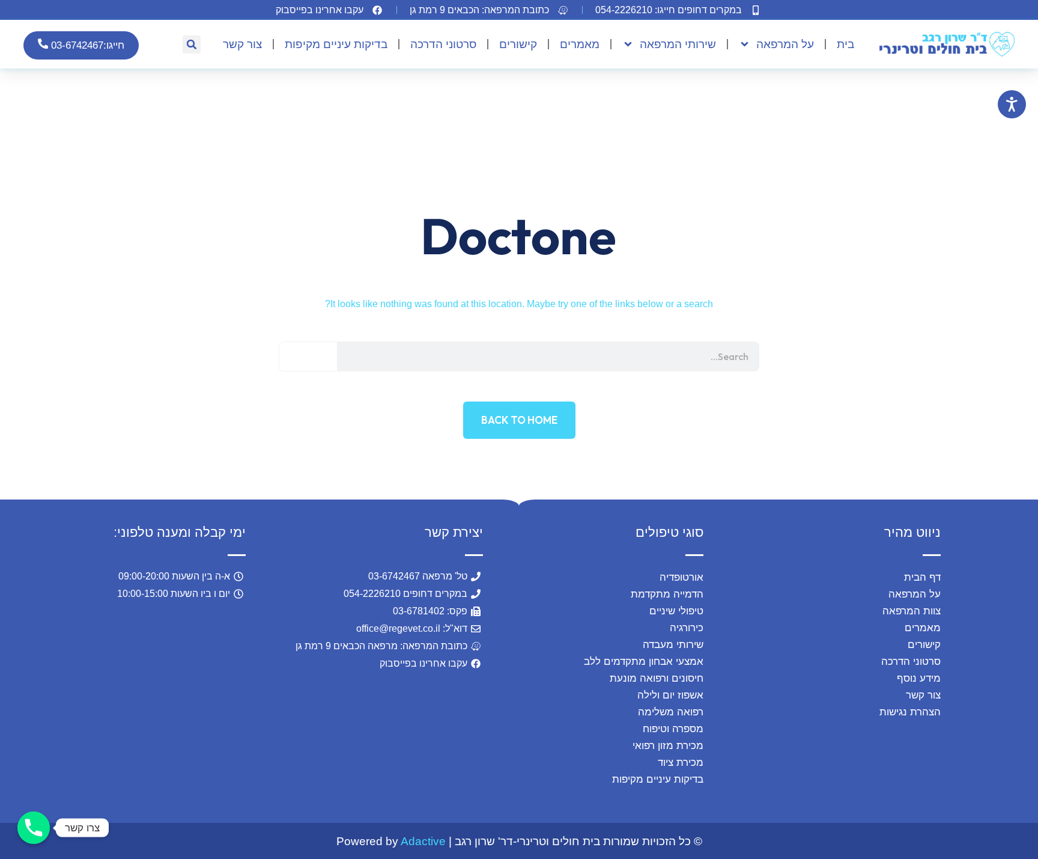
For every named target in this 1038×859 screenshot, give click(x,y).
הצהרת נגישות (910, 712)
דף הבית (922, 577)
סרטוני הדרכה (443, 44)
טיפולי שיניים (676, 611)
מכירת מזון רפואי (668, 745)
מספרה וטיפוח (673, 729)
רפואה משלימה (670, 712)
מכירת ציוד (680, 762)
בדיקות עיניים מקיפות (336, 44)
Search (308, 356)
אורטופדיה (681, 577)
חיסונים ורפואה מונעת (656, 678)
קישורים (518, 44)
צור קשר (242, 44)
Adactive (423, 841)
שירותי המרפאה (678, 44)
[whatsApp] (104, 779)
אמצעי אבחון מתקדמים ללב (643, 661)
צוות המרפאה (911, 611)
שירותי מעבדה (673, 644)
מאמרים (579, 44)
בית (845, 44)
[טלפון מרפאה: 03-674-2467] (33, 828)
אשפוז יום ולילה (670, 695)
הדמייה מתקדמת (667, 594)
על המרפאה (785, 44)
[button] (490, 10)
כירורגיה (686, 628)
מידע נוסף (919, 678)
